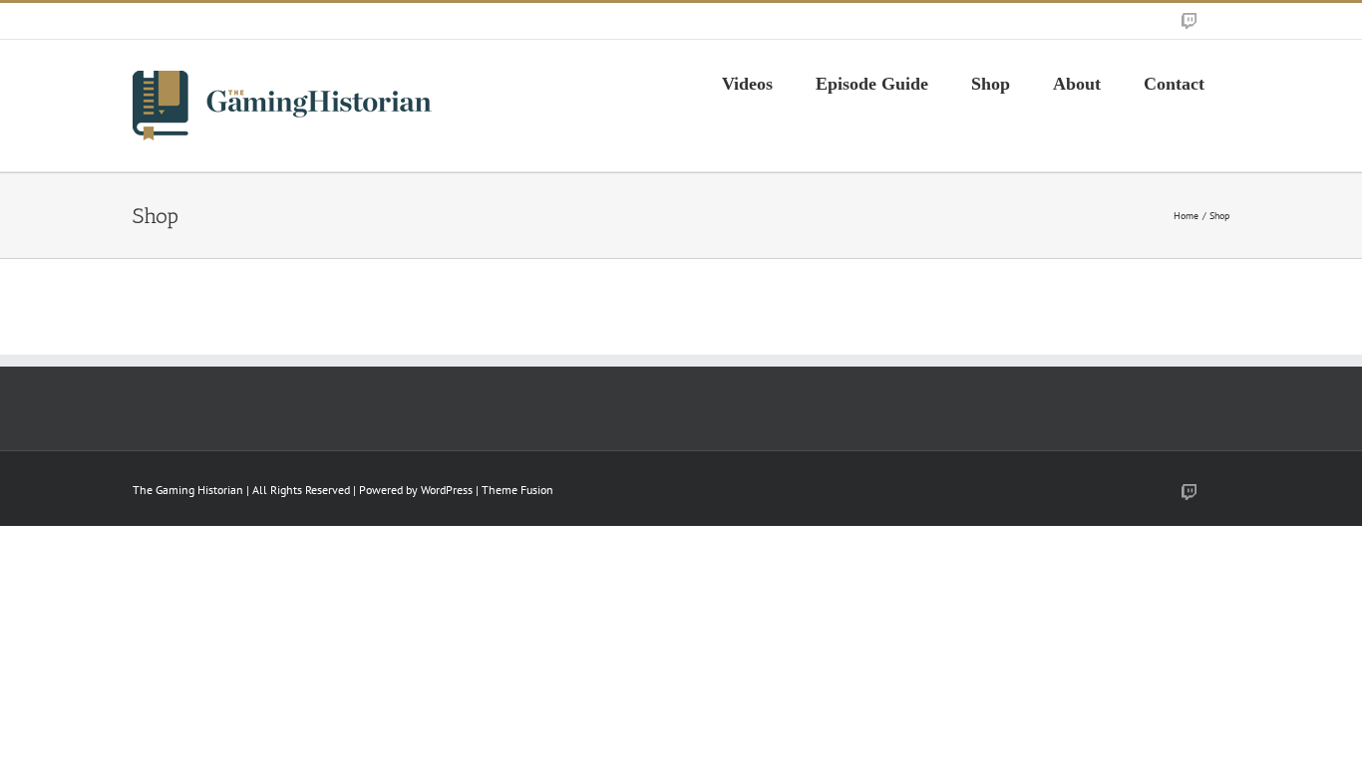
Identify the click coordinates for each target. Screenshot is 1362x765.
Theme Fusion (517, 489)
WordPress (447, 489)
